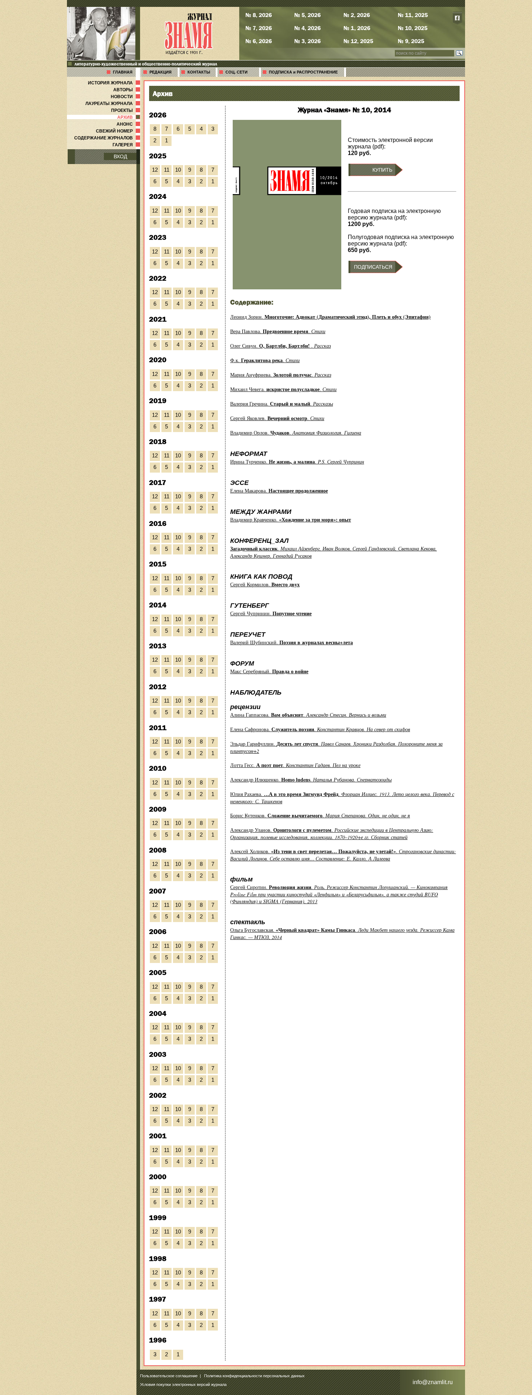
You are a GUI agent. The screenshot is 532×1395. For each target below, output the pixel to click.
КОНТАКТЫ (198, 72)
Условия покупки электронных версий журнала (183, 1384)
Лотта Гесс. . (295, 765)
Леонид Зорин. (330, 316)
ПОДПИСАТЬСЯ (373, 267)
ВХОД (120, 156)
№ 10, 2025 (412, 28)
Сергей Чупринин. (271, 613)
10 (178, 170)
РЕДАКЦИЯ (160, 72)
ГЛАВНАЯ (122, 72)
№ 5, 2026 (307, 15)
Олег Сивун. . (280, 345)
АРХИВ (129, 117)
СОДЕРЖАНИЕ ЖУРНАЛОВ (108, 138)
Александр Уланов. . (331, 833)
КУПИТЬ (382, 170)
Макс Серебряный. (269, 671)
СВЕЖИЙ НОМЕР (119, 131)
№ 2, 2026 (356, 15)
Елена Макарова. (279, 490)
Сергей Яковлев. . (277, 418)
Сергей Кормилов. (265, 584)
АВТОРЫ (127, 89)
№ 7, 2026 (258, 28)
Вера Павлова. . (277, 331)
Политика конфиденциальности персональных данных (254, 1376)
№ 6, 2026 (258, 41)
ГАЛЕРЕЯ (127, 144)
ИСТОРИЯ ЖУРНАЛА (115, 82)
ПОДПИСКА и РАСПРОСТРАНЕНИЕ (303, 72)
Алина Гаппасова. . (308, 714)
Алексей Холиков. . (343, 855)
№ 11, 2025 (413, 15)
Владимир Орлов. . (295, 432)
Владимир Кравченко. (290, 519)
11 (166, 170)
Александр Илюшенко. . (311, 779)
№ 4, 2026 (307, 28)
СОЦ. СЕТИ (236, 72)
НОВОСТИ (126, 96)
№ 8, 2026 (258, 15)
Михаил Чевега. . (283, 389)
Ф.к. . (265, 360)
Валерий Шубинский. (291, 642)
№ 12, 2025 (358, 41)
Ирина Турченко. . (297, 461)
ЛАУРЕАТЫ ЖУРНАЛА (113, 103)
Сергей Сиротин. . (339, 894)
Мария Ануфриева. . (280, 374)
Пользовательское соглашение (169, 1376)
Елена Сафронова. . (320, 729)
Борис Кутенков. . (320, 815)
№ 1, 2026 (356, 28)
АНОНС (129, 124)
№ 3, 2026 (307, 41)
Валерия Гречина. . (281, 403)
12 (155, 170)
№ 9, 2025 (411, 41)
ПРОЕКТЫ (126, 110)
